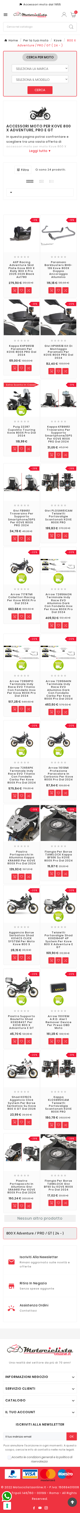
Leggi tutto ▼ (40, 151)
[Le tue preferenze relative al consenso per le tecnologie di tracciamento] (7, 1506)
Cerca (40, 90)
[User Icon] (64, 14)
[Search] (71, 27)
